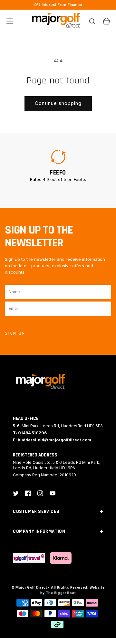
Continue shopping (58, 103)
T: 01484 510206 (30, 432)
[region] (58, 5)
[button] (10, 21)
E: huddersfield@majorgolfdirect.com (52, 440)
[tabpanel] (58, 165)
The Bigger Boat (61, 593)
